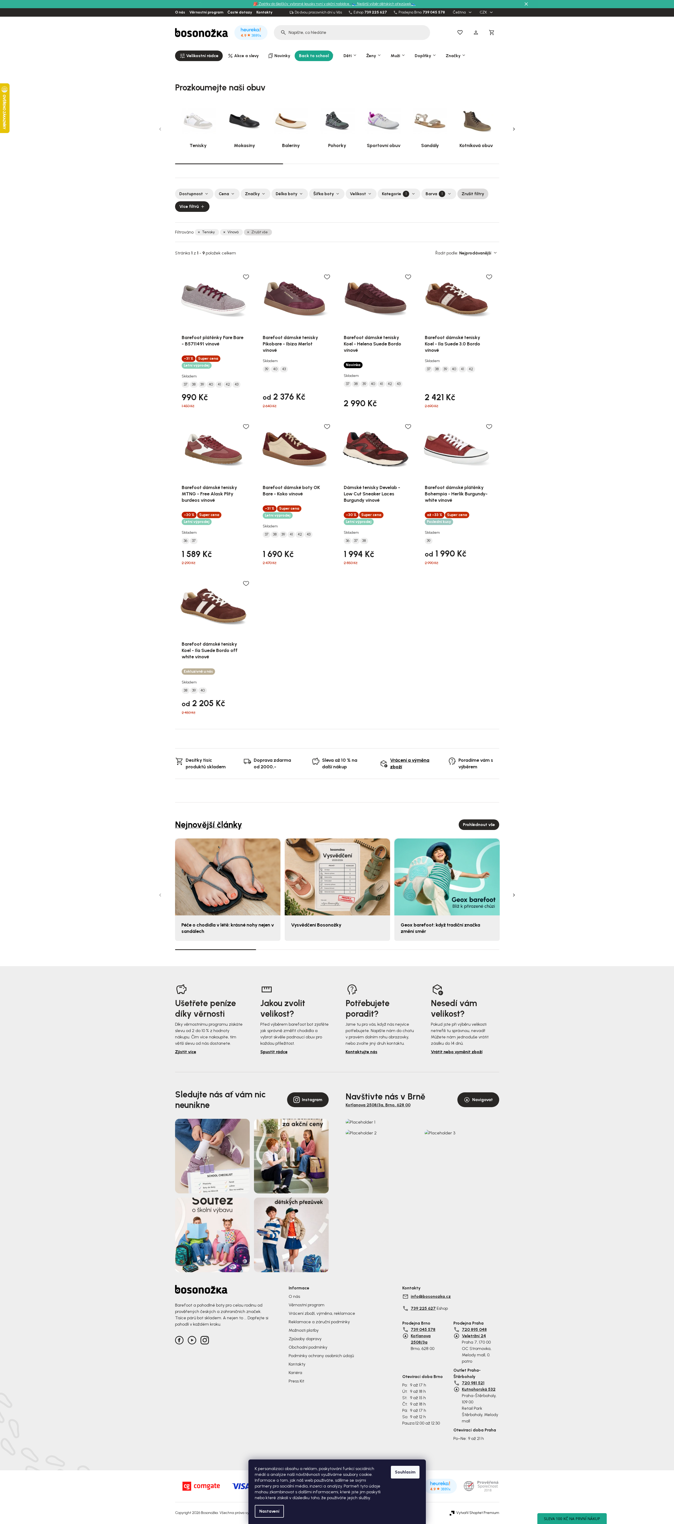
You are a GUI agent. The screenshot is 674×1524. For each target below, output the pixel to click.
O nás (180, 12)
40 (211, 384)
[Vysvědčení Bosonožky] (337, 876)
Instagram (312, 1099)
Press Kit (296, 1381)
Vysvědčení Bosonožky (316, 925)
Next (514, 129)
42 (228, 384)
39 (202, 384)
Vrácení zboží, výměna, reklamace (322, 1313)
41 (219, 384)
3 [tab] (445, 164)
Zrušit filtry (473, 193)
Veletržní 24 (474, 1335)
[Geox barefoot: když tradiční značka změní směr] (447, 876)
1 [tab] (229, 163)
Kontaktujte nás (361, 1051)
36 (185, 541)
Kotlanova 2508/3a (421, 1339)
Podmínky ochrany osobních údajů (321, 1355)
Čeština (460, 12)
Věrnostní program (206, 12)
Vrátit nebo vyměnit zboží (457, 1051)
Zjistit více (185, 1051)
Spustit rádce (274, 1051)
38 (194, 384)
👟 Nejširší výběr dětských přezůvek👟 (384, 4)
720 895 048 (474, 1329)
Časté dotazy (239, 12)
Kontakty (264, 12)
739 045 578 (434, 12)
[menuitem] (199, 56)
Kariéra (295, 1372)
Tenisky (208, 232)
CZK (484, 12)
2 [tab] (337, 164)
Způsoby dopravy (305, 1338)
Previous (160, 129)
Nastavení (269, 1511)
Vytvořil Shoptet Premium (477, 1513)
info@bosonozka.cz (431, 1296)
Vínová (233, 232)
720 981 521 (473, 1382)
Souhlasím (405, 1472)
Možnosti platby (304, 1330)
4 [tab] (458, 949)
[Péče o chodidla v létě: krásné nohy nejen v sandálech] (227, 876)
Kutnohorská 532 (479, 1389)
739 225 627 (375, 12)
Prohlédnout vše (479, 824)
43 (236, 384)
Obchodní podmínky (308, 1347)
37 (185, 384)
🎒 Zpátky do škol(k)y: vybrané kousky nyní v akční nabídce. (302, 4)
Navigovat (482, 1099)
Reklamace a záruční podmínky (319, 1321)
